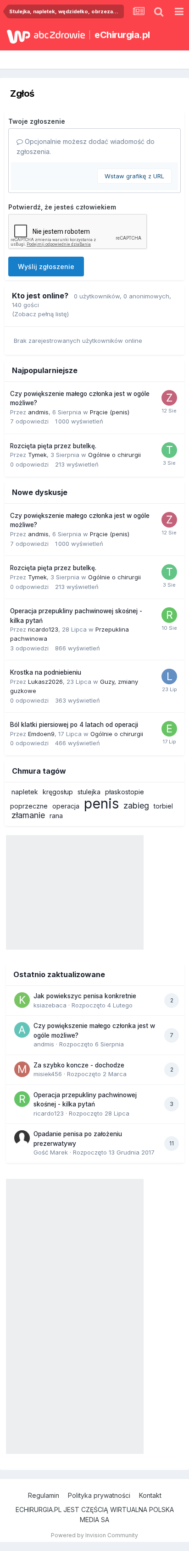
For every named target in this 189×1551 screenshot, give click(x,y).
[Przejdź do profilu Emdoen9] (169, 729)
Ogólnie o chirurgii (114, 454)
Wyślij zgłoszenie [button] (46, 266)
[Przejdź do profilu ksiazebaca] (22, 1000)
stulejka (89, 792)
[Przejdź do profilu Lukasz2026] (169, 676)
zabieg (136, 805)
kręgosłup (58, 792)
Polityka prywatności (99, 1495)
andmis (38, 412)
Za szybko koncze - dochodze (78, 1065)
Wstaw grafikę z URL (134, 176)
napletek (24, 792)
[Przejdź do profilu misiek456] (22, 1069)
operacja (65, 806)
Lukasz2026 (45, 681)
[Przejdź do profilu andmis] (22, 1030)
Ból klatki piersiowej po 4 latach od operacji (74, 724)
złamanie (28, 815)
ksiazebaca (50, 1005)
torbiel (163, 806)
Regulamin (43, 1495)
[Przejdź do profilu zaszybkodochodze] (169, 398)
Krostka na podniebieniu (45, 672)
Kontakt (150, 1495)
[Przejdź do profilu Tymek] (169, 450)
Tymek (37, 454)
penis (101, 803)
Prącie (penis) (109, 412)
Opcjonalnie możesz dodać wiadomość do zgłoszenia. (86, 146)
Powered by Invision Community (94, 1535)
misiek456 (47, 1074)
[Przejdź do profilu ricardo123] (169, 615)
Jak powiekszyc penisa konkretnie (84, 996)
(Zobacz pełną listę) (40, 314)
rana (56, 816)
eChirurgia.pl (122, 34)
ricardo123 (43, 629)
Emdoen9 (41, 733)
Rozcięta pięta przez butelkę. (53, 446)
